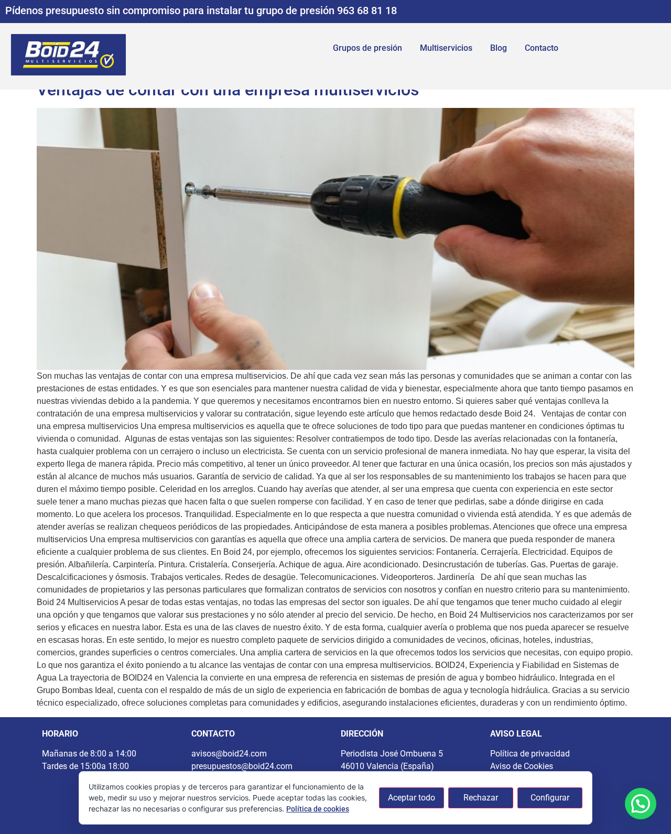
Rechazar (480, 798)
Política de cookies (317, 809)
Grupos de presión (367, 48)
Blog (498, 48)
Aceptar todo (411, 798)
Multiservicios (446, 48)
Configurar (550, 798)
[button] (640, 803)
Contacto (541, 48)
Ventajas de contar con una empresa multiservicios (228, 90)
